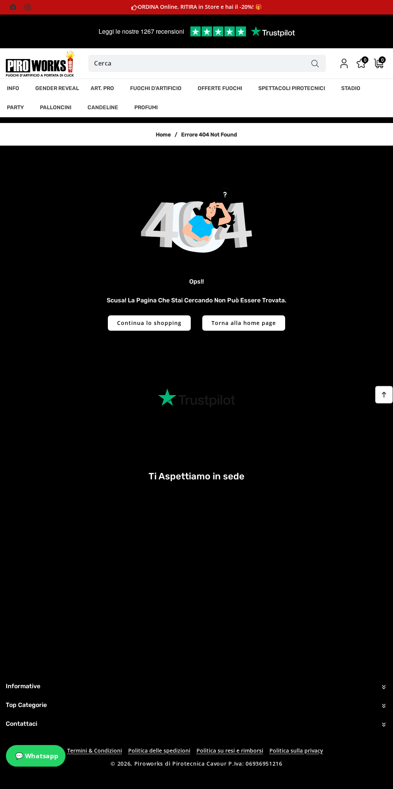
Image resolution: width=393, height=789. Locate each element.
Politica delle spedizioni (159, 750)
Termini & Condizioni (94, 750)
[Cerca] (315, 63)
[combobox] (206, 63)
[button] (15, 88)
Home (163, 134)
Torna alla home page (243, 322)
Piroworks (148, 763)
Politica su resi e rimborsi (229, 750)
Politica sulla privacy (296, 750)
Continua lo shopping (149, 322)
